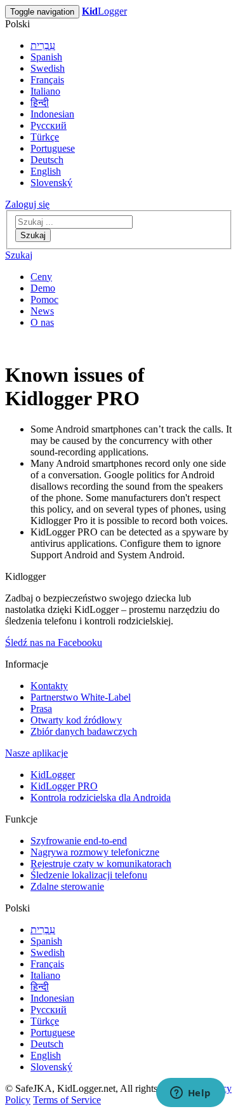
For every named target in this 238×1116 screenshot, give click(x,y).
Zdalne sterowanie (67, 886)
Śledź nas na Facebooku (53, 642)
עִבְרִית (42, 45)
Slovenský (51, 182)
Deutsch (46, 159)
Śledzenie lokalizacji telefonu (88, 875)
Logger (104, 11)
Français (47, 79)
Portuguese (52, 148)
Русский (48, 125)
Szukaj (33, 235)
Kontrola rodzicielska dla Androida (100, 797)
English (45, 171)
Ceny (41, 276)
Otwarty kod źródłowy (76, 720)
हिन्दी (39, 102)
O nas (42, 322)
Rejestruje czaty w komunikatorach (100, 863)
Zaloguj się (27, 204)
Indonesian (52, 114)
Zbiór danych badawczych (83, 731)
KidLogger (52, 774)
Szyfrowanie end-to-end (78, 840)
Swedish (47, 68)
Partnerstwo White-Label (80, 697)
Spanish (46, 56)
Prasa (41, 708)
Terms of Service (67, 1099)
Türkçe (44, 136)
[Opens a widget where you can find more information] (190, 1094)
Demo (42, 288)
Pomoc (44, 299)
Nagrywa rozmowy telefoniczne (94, 852)
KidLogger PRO (64, 786)
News (42, 311)
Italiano (45, 91)
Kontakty (49, 685)
